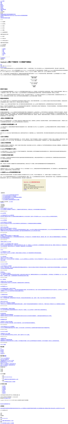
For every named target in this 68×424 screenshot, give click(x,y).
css (0, 338)
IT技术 (18, 15)
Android (1, 234)
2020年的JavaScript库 (6, 208)
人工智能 (2, 294)
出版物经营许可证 (7, 403)
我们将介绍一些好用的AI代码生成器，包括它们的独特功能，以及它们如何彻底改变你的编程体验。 (17, 322)
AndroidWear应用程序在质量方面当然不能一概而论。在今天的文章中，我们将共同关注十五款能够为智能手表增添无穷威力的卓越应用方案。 (25, 327)
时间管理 (2, 319)
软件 (4, 319)
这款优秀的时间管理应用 (6, 314)
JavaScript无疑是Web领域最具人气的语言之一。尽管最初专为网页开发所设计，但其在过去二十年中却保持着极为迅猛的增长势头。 (23, 209)
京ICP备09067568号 (7, 398)
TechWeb (21, 408)
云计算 (6, 301)
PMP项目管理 (22, 15)
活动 (3, 54)
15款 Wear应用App (6, 257)
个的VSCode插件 (5, 251)
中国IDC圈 (50, 408)
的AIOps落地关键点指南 (6, 339)
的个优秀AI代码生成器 (6, 321)
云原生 (1, 301)
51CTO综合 (11, 201)
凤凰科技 (11, 408)
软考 (7, 15)
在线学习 (2, 16)
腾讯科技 (5, 408)
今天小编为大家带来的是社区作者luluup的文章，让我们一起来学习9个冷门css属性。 (15, 334)
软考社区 (2, 5)
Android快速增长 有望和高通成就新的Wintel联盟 (10, 199)
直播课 (11, 14)
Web (1, 286)
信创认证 (9, 15)
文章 (1, 17)
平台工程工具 (4, 227)
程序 (5, 256)
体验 (3, 313)
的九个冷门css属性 (5, 333)
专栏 (7, 17)
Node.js (6, 286)
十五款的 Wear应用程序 (7, 326)
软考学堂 (14, 14)
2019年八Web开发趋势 (6, 281)
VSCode (1, 256)
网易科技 (8, 408)
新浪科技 (2, 408)
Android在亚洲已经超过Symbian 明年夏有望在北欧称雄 (12, 197)
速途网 (29, 408)
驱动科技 (14, 408)
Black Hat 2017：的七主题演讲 (7, 302)
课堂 (6, 17)
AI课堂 (1, 10)
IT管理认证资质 (3, 241)
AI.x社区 (16, 379)
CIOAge (4, 418)
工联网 (39, 408)
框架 (7, 227)
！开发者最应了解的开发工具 (9, 243)
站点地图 (4, 388)
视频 (3, 50)
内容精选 (4, 48)
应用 (7, 263)
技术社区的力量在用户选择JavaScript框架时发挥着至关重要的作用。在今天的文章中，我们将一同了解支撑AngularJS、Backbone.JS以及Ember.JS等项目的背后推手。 (29, 216)
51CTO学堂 (4, 381)
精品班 (1, 4)
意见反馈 (4, 389)
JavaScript (2, 213)
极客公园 (42, 408)
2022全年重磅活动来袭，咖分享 (8, 288)
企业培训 (2, 8)
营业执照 (2, 403)
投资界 (58, 408)
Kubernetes (8, 241)
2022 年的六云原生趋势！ (6, 296)
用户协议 (4, 391)
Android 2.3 (2, 202)
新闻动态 (4, 387)
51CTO (1, 418)
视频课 (1, 14)
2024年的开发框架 (6, 222)
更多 (5, 355)
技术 (7, 294)
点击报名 (25, 189)
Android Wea (4, 263)
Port (4, 272)
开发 (5, 213)
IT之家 (37, 408)
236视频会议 (46, 408)
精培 (7, 381)
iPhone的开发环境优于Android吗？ (8, 198)
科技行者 (18, 408)
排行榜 (6, 14)
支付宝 (1, 313)
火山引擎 (63, 408)
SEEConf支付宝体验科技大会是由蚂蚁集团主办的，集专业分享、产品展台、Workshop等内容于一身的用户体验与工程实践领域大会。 (23, 309)
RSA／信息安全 (3, 279)
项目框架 (5, 220)
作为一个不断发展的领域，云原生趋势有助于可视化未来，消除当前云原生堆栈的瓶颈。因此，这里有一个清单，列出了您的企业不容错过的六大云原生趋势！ (28, 297)
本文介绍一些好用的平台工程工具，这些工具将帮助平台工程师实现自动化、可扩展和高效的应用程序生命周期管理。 (21, 223)
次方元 (60, 408)
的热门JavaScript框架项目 (7, 215)
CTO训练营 (13, 381)
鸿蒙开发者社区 (3, 9)
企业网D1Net (54, 408)
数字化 (5, 294)
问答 (4, 17)
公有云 (4, 301)
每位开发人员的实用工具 (8, 228)
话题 (3, 51)
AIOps (1, 344)
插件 (4, 256)
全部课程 (2, 15)
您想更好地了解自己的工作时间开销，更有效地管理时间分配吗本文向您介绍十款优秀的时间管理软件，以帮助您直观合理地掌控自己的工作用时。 (26, 315)
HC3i (7, 418)
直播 (9, 17)
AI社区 (3, 52)
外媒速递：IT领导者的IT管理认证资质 (9, 235)
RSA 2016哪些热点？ (5, 273)
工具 (5, 234)
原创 (1, 64)
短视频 (9, 14)
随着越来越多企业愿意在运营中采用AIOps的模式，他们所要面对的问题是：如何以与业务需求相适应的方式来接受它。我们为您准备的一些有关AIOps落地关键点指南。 (30, 340)
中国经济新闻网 (33, 408)
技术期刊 (4, 53)
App (1, 263)
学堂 (1, 3)
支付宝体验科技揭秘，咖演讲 (7, 308)
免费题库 (25, 15)
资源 (3, 17)
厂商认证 (15, 15)
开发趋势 (3, 286)
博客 (1, 2)
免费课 (4, 14)
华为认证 (12, 15)
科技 (10, 241)
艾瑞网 (24, 408)
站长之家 (26, 408)
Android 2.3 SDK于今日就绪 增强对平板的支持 (10, 194)
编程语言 (3, 338)
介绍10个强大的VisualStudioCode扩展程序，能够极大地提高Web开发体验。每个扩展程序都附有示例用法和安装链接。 (21, 252)
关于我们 (4, 386)
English (3, 390)
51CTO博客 (4, 379)
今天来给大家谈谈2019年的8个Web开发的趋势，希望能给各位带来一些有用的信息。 (15, 282)
